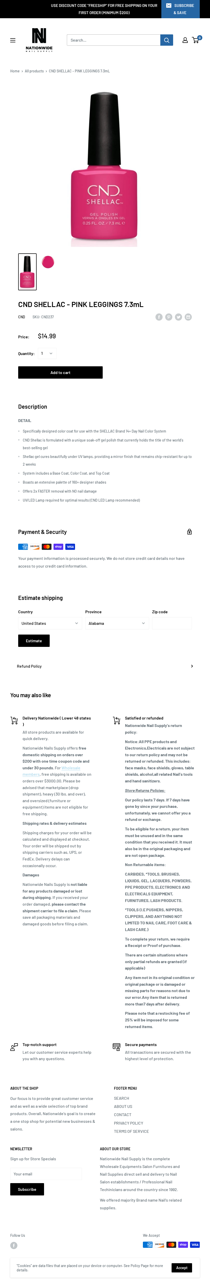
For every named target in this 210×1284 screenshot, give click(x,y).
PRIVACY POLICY (128, 1122)
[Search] (166, 40)
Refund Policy (29, 666)
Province (93, 611)
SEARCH (121, 1098)
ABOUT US (123, 1106)
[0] (195, 40)
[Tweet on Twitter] (178, 317)
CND (21, 317)
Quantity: (26, 353)
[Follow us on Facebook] (13, 1245)
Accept (181, 1268)
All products (34, 71)
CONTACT (122, 1114)
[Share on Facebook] (159, 317)
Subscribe (27, 1189)
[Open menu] (12, 40)
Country (25, 611)
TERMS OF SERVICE (131, 1131)
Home (15, 71)
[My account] (185, 40)
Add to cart (60, 372)
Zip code (160, 611)
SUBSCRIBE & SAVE (184, 9)
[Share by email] (188, 317)
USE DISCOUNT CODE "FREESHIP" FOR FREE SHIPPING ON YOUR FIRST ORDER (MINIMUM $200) (104, 9)
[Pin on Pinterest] (168, 317)
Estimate (34, 640)
